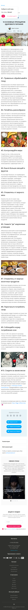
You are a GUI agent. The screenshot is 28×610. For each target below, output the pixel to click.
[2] (11, 415)
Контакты (14, 586)
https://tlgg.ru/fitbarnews (19, 403)
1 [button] (10, 500)
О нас (14, 578)
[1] (7, 415)
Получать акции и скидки (14, 526)
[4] (17, 415)
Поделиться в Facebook (15, 426)
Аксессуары (14, 567)
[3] (14, 415)
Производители (14, 569)
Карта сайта (14, 588)
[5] (20, 415)
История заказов (14, 597)
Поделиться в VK (13, 422)
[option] (14, 487)
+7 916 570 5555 (14, 542)
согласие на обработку (11, 529)
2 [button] (12, 500)
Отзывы (14, 580)
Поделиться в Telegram (15, 431)
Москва (3, 5)
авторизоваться (10, 453)
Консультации (14, 571)
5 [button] (17, 500)
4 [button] (15, 500)
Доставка (14, 584)
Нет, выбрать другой (12, 16)
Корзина (14, 599)
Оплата (14, 582)
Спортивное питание (14, 565)
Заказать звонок (14, 550)
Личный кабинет (14, 595)
